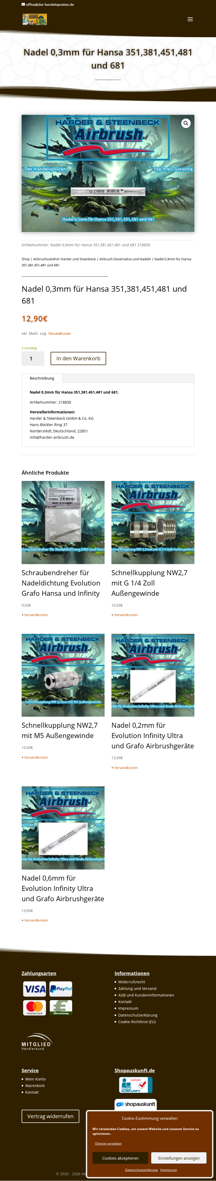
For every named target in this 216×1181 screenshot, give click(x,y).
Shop (26, 259)
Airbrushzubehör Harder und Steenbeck (64, 259)
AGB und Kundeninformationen (146, 995)
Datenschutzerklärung (141, 1170)
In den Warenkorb (78, 358)
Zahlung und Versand (137, 988)
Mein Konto (35, 1078)
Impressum (168, 1170)
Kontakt (125, 1001)
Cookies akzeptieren (120, 1158)
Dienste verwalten (108, 1143)
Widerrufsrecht (131, 981)
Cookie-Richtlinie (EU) (137, 1021)
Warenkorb (35, 1085)
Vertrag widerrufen (50, 1116)
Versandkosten (59, 334)
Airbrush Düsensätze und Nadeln (125, 259)
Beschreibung (42, 378)
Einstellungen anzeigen (179, 1158)
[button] (186, 123)
